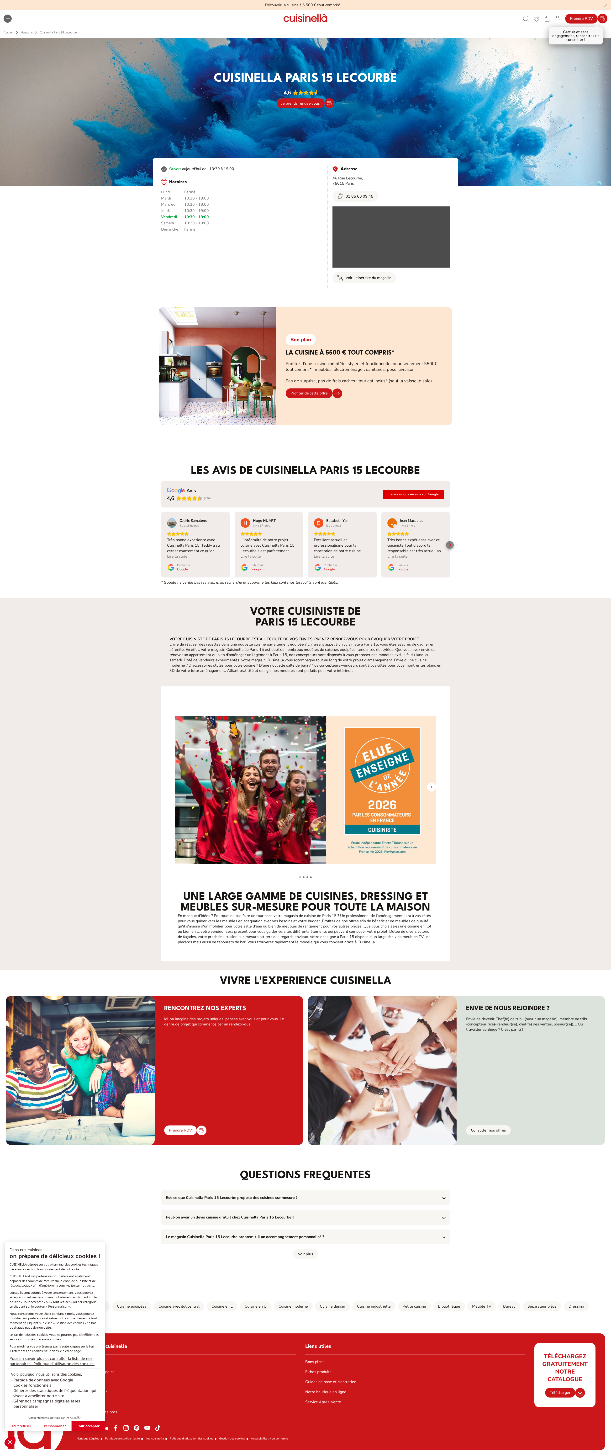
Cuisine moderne (293, 1306)
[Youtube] (147, 1428)
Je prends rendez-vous (300, 103)
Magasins (27, 32)
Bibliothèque (449, 1306)
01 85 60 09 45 (359, 196)
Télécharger (560, 1392)
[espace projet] (557, 18)
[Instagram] (126, 1428)
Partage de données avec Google (43, 1380)
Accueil (8, 32)
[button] (10, 1442)
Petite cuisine (414, 1306)
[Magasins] (536, 18)
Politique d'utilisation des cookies (191, 1438)
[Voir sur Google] (172, 523)
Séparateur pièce (542, 1306)
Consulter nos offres (488, 1130)
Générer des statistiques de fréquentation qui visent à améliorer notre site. (54, 1393)
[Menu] (8, 19)
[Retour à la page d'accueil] (305, 18)
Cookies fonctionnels (32, 1385)
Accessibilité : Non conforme (269, 1438)
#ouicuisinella (155, 1438)
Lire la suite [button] (177, 556)
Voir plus (305, 1254)
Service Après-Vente (323, 1402)
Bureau (509, 1306)
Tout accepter (88, 1426)
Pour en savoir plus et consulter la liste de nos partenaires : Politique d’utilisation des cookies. (52, 1361)
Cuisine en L (222, 1306)
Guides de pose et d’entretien (330, 1382)
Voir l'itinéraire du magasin (368, 277)
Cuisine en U (256, 1306)
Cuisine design (332, 1306)
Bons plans (314, 1361)
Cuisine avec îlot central (179, 1306)
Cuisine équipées (132, 1306)
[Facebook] (116, 1428)
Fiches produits (318, 1372)
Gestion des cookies (232, 1438)
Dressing (576, 1306)
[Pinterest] (137, 1428)
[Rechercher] (526, 18)
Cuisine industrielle (374, 1306)
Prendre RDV (581, 18)
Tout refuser (21, 1426)
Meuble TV (481, 1306)
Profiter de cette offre (309, 393)
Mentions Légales (87, 1438)
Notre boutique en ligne (325, 1392)
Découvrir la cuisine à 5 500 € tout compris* (303, 5)
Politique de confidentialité (122, 1438)
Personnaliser (55, 1426)
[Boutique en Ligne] (547, 18)
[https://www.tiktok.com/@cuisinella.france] (158, 1428)
